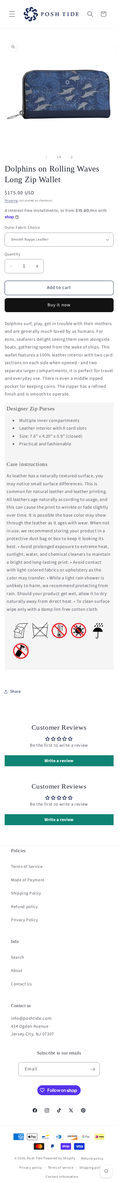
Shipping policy (92, 1167)
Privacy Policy (24, 920)
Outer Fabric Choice (22, 227)
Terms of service (61, 1167)
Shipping (11, 200)
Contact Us (21, 984)
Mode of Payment (27, 880)
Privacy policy (30, 1167)
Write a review (59, 761)
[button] (12, 14)
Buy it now (59, 305)
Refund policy (24, 907)
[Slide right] (72, 157)
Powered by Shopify (59, 1158)
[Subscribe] (92, 1069)
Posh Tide (35, 1158)
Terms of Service (27, 866)
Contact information (62, 1176)
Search (17, 957)
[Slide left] (46, 157)
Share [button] (15, 691)
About (16, 970)
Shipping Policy (26, 893)
